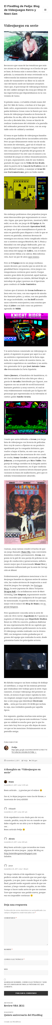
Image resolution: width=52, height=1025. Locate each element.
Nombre (8, 949)
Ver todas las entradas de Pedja (23, 752)
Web (6, 969)
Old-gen (34, 760)
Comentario (10, 918)
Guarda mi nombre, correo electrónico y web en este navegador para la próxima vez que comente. (25, 984)
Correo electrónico (14, 959)
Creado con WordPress (12, 1022)
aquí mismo (33, 256)
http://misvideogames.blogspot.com (20, 853)
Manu (11, 781)
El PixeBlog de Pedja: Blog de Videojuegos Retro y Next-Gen (22, 9)
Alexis (12, 838)
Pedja (25, 760)
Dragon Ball (10, 591)
